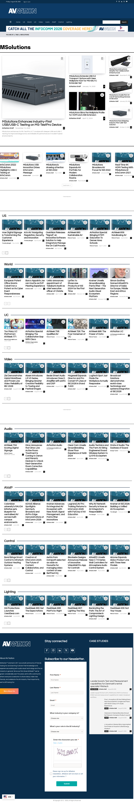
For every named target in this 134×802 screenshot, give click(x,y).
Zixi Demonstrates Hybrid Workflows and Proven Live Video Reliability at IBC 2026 (13, 381)
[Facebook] (116, 1)
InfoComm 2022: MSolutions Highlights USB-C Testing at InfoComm (8, 170)
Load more (66, 185)
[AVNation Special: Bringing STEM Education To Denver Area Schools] (100, 225)
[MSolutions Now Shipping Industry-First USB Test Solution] (120, 113)
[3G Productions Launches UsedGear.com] (14, 600)
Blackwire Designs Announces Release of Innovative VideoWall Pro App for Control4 (77, 562)
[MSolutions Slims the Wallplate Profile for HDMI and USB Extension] (87, 101)
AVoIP (106, 717)
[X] (124, 1)
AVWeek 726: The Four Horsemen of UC (76, 334)
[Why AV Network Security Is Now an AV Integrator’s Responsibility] (99, 496)
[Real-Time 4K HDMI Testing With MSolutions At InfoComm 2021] (124, 157)
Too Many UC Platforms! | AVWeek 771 (10, 334)
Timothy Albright (6, 243)
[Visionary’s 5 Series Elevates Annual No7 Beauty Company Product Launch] (96, 716)
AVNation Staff (8, 128)
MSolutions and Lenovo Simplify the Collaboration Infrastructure (119, 71)
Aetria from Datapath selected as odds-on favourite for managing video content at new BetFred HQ (56, 565)
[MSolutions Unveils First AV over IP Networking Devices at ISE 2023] (120, 87)
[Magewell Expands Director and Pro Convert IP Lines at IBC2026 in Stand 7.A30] (78, 368)
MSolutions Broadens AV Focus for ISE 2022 (101, 167)
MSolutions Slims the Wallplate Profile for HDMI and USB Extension (87, 114)
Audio (106, 708)
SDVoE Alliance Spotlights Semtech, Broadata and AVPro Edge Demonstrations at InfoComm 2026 (34, 512)
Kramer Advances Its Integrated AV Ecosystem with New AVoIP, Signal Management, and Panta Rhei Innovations (56, 512)
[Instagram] (119, 1)
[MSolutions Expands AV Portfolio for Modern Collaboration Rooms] (78, 157)
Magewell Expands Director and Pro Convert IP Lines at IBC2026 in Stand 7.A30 (77, 381)
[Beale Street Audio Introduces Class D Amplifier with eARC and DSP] (56, 368)
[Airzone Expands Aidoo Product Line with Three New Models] (120, 550)
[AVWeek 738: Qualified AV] (56, 324)
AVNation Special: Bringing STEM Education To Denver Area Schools (98, 237)
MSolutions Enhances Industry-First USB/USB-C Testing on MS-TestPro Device (31, 123)
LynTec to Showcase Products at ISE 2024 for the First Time (76, 285)
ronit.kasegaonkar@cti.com (117, 334)
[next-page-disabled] (9, 303)
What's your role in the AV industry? (65, 726)
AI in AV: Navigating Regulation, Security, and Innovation (34, 235)
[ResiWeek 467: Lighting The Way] (78, 600)
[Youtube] (126, 1)
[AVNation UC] (120, 324)
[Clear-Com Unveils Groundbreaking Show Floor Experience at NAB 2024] (78, 438)
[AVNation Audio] (56, 438)
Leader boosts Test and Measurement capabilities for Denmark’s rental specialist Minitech (109, 683)
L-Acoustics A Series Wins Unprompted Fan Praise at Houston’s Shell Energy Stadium (117, 726)
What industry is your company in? (64, 713)
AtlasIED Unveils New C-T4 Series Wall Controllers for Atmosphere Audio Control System (98, 562)
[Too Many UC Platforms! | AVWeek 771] (14, 324)
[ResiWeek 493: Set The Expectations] (35, 600)
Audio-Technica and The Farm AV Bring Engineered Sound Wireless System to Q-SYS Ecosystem (99, 450)
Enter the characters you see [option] (65, 740)
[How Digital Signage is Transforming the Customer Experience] (12, 225)
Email (52, 700)
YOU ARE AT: (10, 35)
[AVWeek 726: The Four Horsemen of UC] (78, 324)
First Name (54, 675)
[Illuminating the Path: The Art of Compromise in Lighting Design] (99, 600)
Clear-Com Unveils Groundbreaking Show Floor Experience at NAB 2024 (77, 450)
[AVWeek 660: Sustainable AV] (78, 225)
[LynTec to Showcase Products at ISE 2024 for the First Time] (78, 273)
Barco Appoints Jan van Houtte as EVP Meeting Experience (35, 283)
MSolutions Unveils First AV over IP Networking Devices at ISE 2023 (119, 96)
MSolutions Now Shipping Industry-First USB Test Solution (119, 122)
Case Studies (94, 689)
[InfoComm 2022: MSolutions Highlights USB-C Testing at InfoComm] (9, 157)
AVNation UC (116, 331)
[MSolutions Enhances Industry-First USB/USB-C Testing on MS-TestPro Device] (33, 87)
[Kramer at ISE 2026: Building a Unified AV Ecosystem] (120, 496)
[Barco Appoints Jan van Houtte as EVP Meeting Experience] (35, 273)
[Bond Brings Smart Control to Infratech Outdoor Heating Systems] (14, 550)
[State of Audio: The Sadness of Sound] (120, 438)
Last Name (54, 687)
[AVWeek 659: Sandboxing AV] (122, 225)
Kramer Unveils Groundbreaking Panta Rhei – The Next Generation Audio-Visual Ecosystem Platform (97, 288)
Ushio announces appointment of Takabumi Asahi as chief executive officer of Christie (56, 285)
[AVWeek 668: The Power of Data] (99, 324)
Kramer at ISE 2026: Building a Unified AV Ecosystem (120, 506)
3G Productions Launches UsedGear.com (11, 611)
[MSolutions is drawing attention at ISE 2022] (55, 157)
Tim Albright (92, 514)
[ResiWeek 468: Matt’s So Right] (56, 600)
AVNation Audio (54, 445)
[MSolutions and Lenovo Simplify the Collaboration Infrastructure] (120, 61)
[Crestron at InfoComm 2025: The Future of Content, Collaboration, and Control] (35, 550)
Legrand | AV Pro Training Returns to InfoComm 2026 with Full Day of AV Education (77, 509)
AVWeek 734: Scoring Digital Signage (11, 448)
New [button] (55, 743)
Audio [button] (60, 743)
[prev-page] (3, 252)
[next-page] (6, 252)
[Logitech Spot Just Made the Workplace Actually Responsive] (99, 368)
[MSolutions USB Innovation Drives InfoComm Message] (32, 157)
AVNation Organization (31, 342)
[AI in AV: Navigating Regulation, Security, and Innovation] (34, 225)
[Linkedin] (121, 1)
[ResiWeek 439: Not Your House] (120, 600)
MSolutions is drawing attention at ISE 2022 (55, 167)
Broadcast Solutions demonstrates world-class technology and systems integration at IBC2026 (120, 384)
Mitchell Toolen (72, 238)
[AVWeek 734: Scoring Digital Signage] (14, 438)
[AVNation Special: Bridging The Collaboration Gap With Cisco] (35, 324)
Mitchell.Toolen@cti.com (10, 339)
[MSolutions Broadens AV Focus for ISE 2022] (101, 157)
